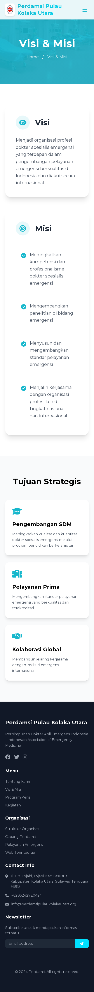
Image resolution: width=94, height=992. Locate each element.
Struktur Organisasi (22, 829)
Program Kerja (18, 797)
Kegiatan (13, 805)
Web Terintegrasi (20, 852)
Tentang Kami (17, 782)
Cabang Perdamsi (20, 837)
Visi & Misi (13, 789)
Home (33, 56)
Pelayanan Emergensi (24, 845)
